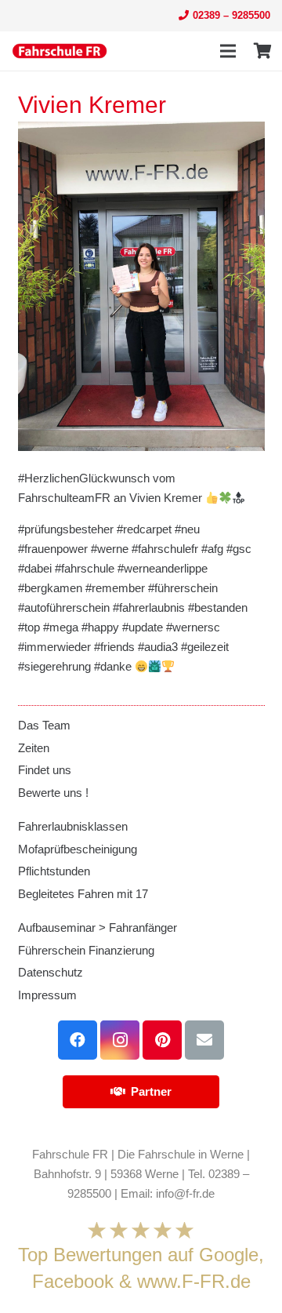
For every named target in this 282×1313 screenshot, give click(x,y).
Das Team (44, 725)
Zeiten (33, 748)
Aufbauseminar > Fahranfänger (97, 927)
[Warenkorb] (262, 51)
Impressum (47, 995)
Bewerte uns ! (53, 792)
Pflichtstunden (54, 871)
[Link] (59, 51)
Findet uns (44, 770)
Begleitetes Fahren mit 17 (83, 893)
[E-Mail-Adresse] (204, 1040)
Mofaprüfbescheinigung (77, 849)
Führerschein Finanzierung (86, 950)
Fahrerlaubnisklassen (73, 826)
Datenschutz (50, 972)
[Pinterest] (162, 1040)
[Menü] (228, 51)
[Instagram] (119, 1040)
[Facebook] (77, 1040)
